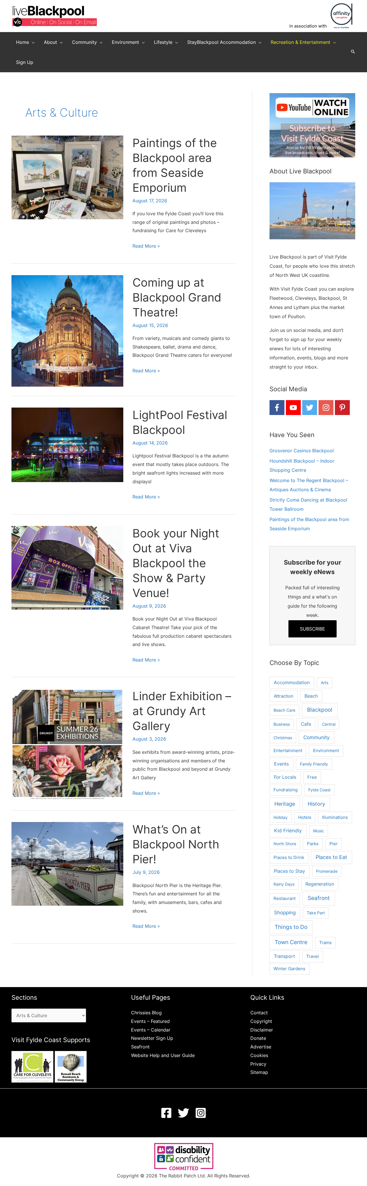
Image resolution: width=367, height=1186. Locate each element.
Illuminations (335, 817)
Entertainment (288, 750)
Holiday (281, 817)
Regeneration (319, 884)
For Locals (285, 777)
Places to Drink (289, 857)
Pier (333, 843)
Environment (326, 750)
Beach (311, 696)
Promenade (326, 871)
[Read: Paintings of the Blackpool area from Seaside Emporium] (67, 177)
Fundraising (286, 789)
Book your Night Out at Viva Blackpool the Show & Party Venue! (175, 563)
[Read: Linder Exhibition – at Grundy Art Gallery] (67, 744)
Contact (259, 1012)
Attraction (283, 696)
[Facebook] (166, 1113)
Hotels (304, 817)
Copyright (261, 1021)
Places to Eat (331, 857)
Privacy (258, 1064)
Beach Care (284, 710)
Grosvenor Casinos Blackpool (302, 450)
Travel (312, 956)
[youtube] (293, 407)
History (316, 804)
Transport (284, 956)
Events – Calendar (150, 1030)
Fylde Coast (319, 789)
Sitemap (259, 1072)
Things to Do (291, 927)
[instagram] (326, 407)
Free (312, 777)
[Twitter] (183, 1113)
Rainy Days (284, 884)
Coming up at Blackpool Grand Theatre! (176, 297)
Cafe (306, 724)
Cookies (259, 1055)
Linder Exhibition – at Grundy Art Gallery (181, 711)
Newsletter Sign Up (152, 1038)
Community (316, 737)
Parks (313, 843)
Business (282, 724)
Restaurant (285, 898)
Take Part (316, 912)
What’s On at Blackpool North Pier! (175, 844)
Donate (258, 1038)
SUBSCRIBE (312, 629)
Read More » (146, 246)
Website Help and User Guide (163, 1055)
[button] (32, 42)
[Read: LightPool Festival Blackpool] (67, 444)
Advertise (260, 1047)
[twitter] (309, 407)
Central (328, 724)
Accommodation (292, 682)
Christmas (283, 737)
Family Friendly (314, 764)
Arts (324, 682)
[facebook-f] (277, 407)
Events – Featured (150, 1021)
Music (318, 830)
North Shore (285, 843)
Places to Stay (289, 871)
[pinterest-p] (342, 407)
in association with (308, 26)
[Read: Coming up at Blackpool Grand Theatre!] (67, 330)
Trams (325, 942)
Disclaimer (261, 1030)
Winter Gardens (289, 968)
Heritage (284, 804)
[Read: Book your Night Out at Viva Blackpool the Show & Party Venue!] (67, 567)
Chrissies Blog (146, 1012)
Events (281, 764)
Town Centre (291, 942)
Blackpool (319, 709)
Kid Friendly (288, 830)
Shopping (285, 912)
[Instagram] (200, 1113)
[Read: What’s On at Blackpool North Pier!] (67, 863)
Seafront (319, 898)
